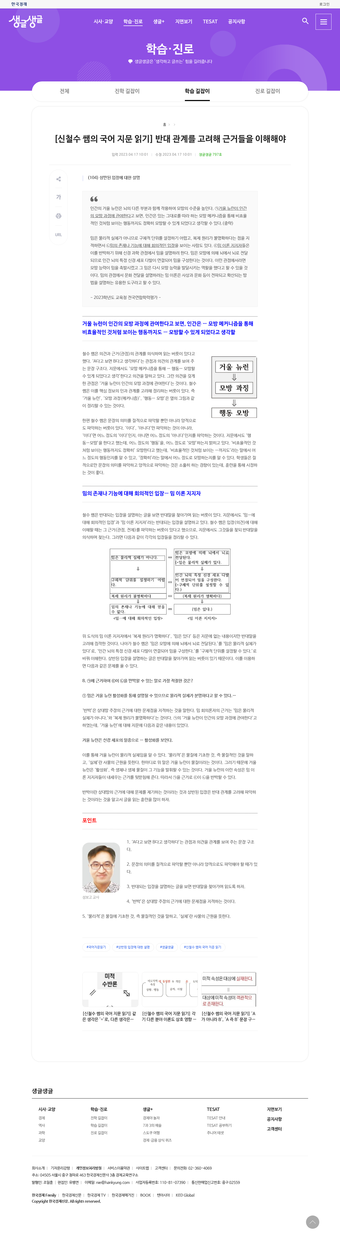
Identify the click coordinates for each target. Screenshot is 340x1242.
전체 (64, 91)
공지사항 (236, 21)
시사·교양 (103, 21)
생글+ (158, 21)
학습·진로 (132, 21)
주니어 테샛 (215, 1133)
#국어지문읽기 (96, 947)
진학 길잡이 (127, 91)
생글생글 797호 (210, 155)
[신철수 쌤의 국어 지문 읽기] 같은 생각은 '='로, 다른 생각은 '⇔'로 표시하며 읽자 (109, 1019)
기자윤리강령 (60, 1168)
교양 (42, 1140)
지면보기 (183, 21)
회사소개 (38, 1168)
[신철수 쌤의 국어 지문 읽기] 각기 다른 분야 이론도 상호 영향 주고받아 (169, 1019)
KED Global (185, 1195)
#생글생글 (167, 947)
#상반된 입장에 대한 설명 (133, 947)
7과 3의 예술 (152, 1125)
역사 (42, 1125)
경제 (42, 1118)
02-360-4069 (200, 1168)
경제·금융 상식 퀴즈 (157, 1140)
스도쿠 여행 (151, 1133)
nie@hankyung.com (113, 1182)
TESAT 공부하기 (219, 1125)
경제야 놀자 (151, 1118)
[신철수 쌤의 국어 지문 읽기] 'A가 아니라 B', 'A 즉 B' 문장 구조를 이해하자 (228, 1019)
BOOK (145, 1195)
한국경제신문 (71, 1195)
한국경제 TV (96, 1195)
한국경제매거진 (123, 1195)
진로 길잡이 (267, 91)
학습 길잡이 (197, 91)
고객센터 (161, 1168)
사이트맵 (142, 1168)
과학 (42, 1133)
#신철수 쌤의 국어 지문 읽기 (202, 947)
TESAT (210, 21)
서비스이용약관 (119, 1168)
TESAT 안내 (216, 1118)
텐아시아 (163, 1195)
